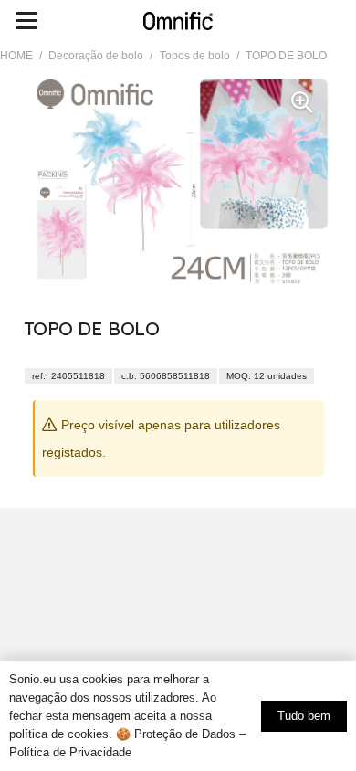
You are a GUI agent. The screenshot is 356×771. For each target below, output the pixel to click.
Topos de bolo (195, 55)
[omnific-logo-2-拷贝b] (177, 21)
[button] (26, 21)
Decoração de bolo (95, 55)
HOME (16, 55)
